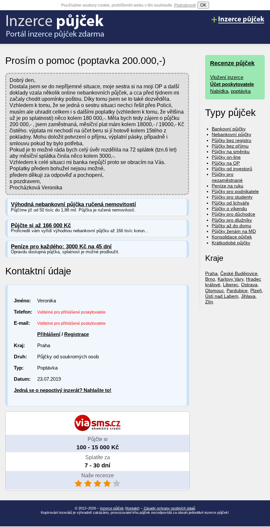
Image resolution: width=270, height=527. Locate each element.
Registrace (76, 334)
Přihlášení (48, 334)
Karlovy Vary (230, 279)
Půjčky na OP (226, 163)
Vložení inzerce (226, 77)
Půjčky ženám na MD (234, 231)
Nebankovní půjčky (231, 134)
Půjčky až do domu (231, 225)
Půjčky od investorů (232, 168)
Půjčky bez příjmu (230, 146)
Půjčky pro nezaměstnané (227, 177)
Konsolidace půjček (232, 236)
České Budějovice (238, 273)
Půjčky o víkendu (229, 208)
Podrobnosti (185, 5)
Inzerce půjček (112, 508)
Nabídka (219, 91)
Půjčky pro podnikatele (235, 191)
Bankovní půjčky (229, 128)
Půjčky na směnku (231, 151)
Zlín (209, 301)
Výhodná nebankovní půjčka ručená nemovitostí (73, 204)
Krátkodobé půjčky (231, 242)
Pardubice (237, 290)
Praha (211, 273)
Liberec (230, 284)
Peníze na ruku (227, 185)
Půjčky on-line (226, 157)
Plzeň (256, 290)
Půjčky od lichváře (230, 203)
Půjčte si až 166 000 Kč (41, 225)
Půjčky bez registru (231, 140)
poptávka (241, 91)
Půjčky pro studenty (232, 197)
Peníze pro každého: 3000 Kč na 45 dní (61, 246)
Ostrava (249, 284)
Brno (210, 279)
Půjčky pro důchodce (233, 214)
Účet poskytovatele (232, 84)
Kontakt (132, 508)
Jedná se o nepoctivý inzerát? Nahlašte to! (62, 390)
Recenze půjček (232, 63)
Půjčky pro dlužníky (232, 220)
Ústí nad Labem (221, 296)
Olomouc (214, 290)
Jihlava (248, 296)
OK (203, 5)
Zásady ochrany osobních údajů (169, 508)
